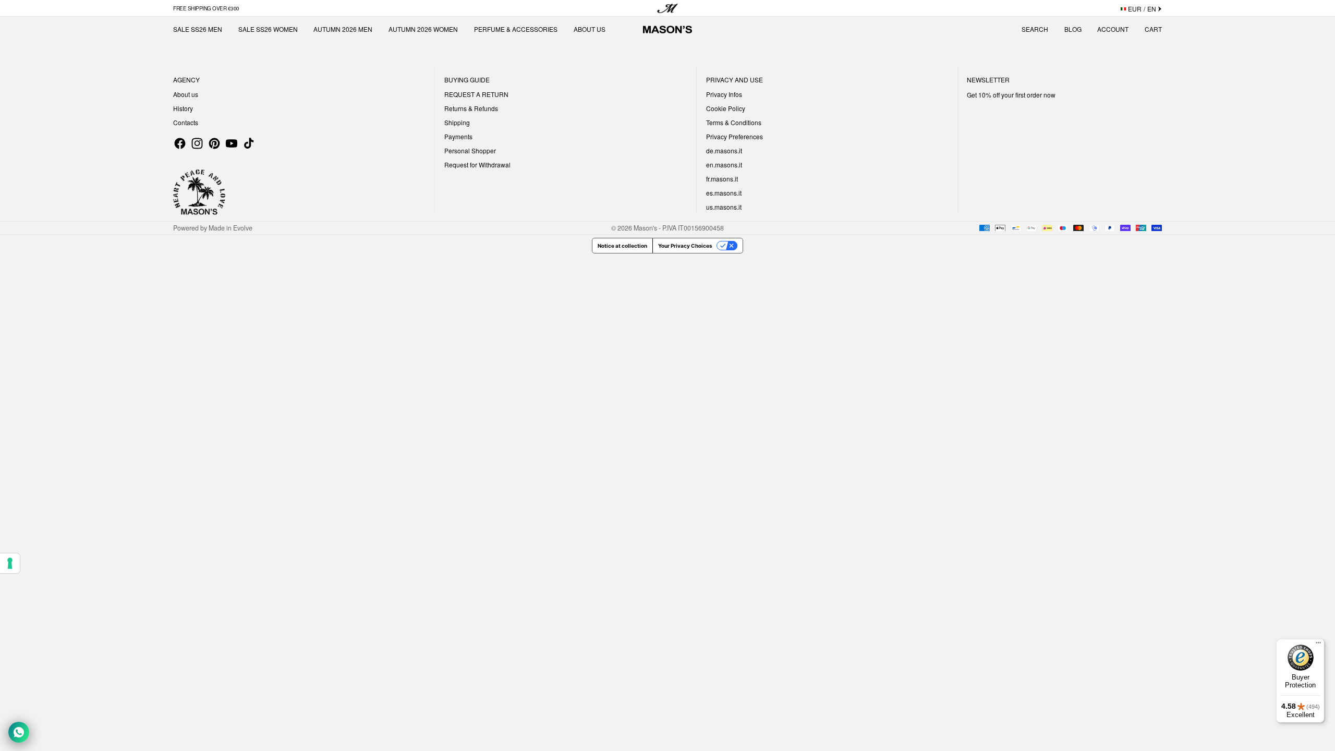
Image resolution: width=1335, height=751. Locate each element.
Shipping (457, 122)
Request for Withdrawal (477, 164)
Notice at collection (622, 246)
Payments (458, 136)
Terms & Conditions (733, 122)
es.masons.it (724, 192)
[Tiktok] (249, 143)
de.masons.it (724, 150)
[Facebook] (180, 143)
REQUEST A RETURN (476, 94)
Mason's (646, 228)
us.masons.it (724, 206)
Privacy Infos (724, 94)
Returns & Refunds (471, 108)
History (183, 108)
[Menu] (1318, 645)
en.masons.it (724, 164)
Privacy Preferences (734, 136)
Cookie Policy (725, 108)
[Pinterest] (214, 143)
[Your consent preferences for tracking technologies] (10, 563)
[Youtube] (231, 143)
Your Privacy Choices (685, 246)
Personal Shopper (470, 150)
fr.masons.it (722, 178)
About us (185, 94)
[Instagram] (197, 143)
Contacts (185, 122)
